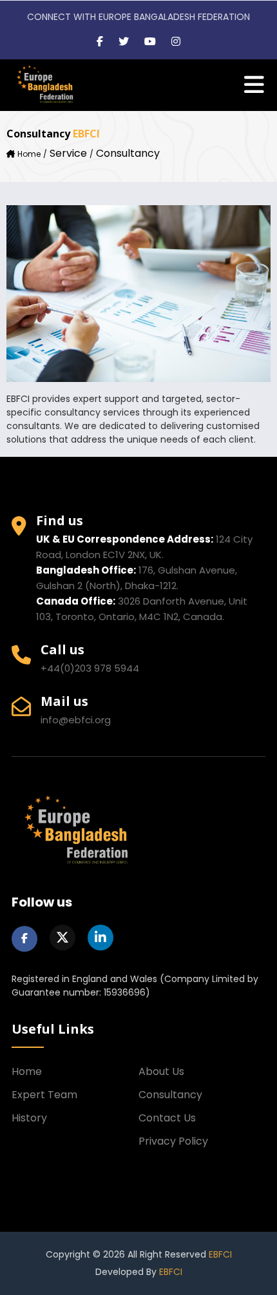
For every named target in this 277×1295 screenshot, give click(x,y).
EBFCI (220, 1254)
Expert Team (44, 1094)
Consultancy (170, 1094)
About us (161, 1071)
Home (29, 153)
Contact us (167, 1117)
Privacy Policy (173, 1141)
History (29, 1117)
